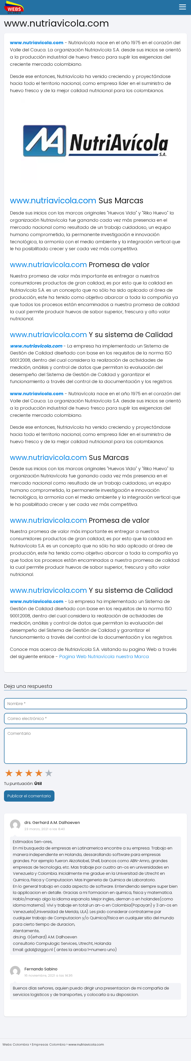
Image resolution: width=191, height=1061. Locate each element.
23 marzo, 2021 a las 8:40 (44, 829)
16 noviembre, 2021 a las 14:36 (48, 975)
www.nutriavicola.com (36, 42)
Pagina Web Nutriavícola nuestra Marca (104, 656)
